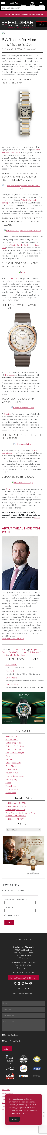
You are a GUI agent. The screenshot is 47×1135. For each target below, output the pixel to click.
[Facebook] (19, 983)
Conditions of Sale (7, 1093)
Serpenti (9, 489)
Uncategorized (12, 789)
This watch (9, 375)
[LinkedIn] (26, 983)
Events (8, 756)
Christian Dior (14, 652)
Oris (29, 652)
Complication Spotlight (15, 752)
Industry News (12, 773)
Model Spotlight (12, 779)
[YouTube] (30, 983)
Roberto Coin (14, 655)
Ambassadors (11, 736)
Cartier (5, 652)
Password (8, 907)
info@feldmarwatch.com (23, 993)
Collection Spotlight (13, 743)
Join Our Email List (11, 1035)
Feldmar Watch (30, 49)
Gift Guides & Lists (17, 649)
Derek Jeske (11, 677)
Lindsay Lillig (12, 684)
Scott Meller (11, 664)
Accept (14, 1119)
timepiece (7, 414)
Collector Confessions (15, 746)
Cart (14, 2)
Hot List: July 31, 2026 (15, 819)
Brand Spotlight (12, 739)
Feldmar (9, 759)
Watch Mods (11, 792)
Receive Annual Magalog (12, 1041)
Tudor (23, 655)
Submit (7, 1049)
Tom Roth (10, 671)
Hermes (23, 652)
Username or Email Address (15, 899)
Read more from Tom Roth (13, 638)
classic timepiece (13, 278)
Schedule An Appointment (23, 978)
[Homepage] (18, 24)
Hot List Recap (12, 769)
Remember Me (12, 915)
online (37, 517)
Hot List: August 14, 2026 (16, 806)
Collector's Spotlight (14, 749)
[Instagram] (23, 983)
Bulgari (34, 649)
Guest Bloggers (12, 766)
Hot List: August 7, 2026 (15, 809)
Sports (8, 782)
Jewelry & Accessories (15, 776)
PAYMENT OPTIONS (20, 14)
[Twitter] (14, 983)
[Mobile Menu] (3, 3)
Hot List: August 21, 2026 (16, 803)
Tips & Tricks (11, 786)
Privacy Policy (6, 1090)
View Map (23, 958)
